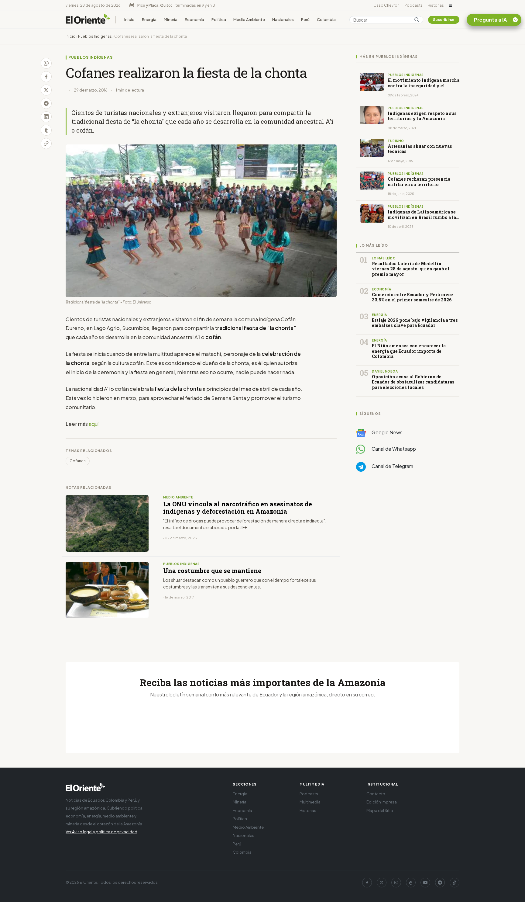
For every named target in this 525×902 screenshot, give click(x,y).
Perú (305, 19)
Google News (387, 432)
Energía (149, 19)
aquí (93, 423)
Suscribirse (444, 19)
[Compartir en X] (46, 90)
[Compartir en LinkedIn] (46, 116)
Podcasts (413, 5)
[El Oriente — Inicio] (88, 19)
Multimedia (310, 802)
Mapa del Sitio (379, 810)
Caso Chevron (386, 5)
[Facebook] (367, 882)
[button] (450, 5)
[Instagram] (396, 882)
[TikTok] (454, 882)
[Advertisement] (407, 537)
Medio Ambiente (249, 19)
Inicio (129, 19)
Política (218, 19)
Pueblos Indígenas (95, 36)
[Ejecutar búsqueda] (417, 19)
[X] (381, 882)
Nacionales (283, 19)
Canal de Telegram (392, 466)
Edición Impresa (381, 802)
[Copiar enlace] (46, 143)
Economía (194, 19)
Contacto (375, 793)
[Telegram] (440, 882)
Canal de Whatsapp (393, 449)
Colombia (326, 19)
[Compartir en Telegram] (46, 103)
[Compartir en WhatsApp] (46, 63)
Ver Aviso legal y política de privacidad (101, 831)
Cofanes (78, 461)
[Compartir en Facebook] (46, 76)
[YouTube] (425, 882)
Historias (435, 5)
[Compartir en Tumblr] (46, 130)
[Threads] (411, 882)
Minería (170, 19)
